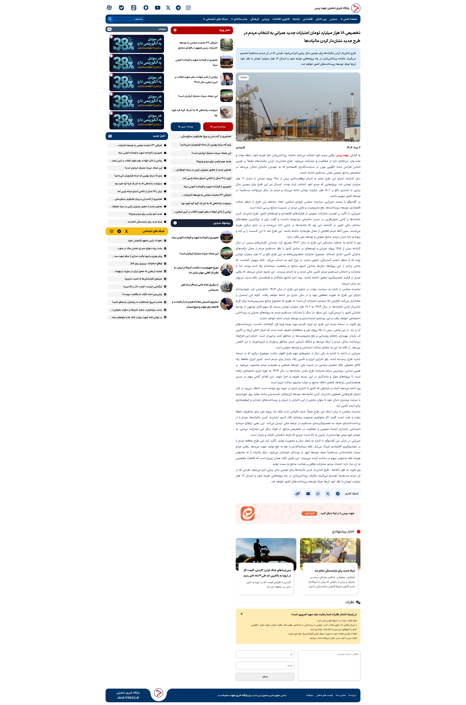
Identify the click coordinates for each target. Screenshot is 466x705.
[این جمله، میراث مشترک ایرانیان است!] (226, 96)
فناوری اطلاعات (281, 19)
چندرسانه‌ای (240, 19)
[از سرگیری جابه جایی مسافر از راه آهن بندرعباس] (226, 287)
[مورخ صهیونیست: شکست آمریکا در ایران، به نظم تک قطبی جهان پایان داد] (226, 270)
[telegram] (178, 8)
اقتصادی (308, 19)
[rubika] (145, 8)
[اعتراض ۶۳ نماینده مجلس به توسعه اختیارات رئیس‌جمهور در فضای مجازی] (226, 45)
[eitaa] (133, 8)
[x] (168, 8)
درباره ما (352, 695)
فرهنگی (254, 19)
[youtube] (158, 8)
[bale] (121, 8)
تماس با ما (341, 695)
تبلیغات (309, 695)
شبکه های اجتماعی (217, 19)
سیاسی (333, 19)
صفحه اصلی (350, 19)
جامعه (296, 19)
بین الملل (321, 19)
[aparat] (109, 8)
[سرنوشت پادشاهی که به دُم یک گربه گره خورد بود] (226, 113)
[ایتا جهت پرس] (298, 514)
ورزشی (265, 19)
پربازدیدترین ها (218, 127)
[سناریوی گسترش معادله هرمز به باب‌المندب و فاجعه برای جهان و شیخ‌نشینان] (226, 305)
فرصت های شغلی (324, 695)
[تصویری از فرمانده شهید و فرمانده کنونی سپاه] (226, 63)
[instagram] (188, 8)
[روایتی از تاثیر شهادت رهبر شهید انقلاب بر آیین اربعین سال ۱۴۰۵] (226, 80)
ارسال (265, 677)
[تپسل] (111, 36)
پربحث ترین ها (185, 127)
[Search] (110, 19)
